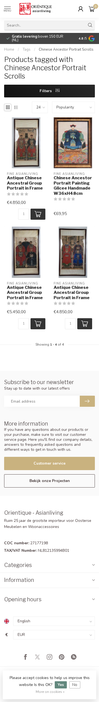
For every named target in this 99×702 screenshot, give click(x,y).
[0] (92, 8)
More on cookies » (50, 691)
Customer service (49, 463)
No (74, 684)
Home (9, 49)
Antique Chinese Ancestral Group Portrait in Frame (25, 183)
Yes (61, 684)
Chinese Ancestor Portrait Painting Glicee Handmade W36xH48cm (73, 185)
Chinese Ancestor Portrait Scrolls (66, 49)
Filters (46, 91)
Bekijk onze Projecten (49, 480)
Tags (27, 49)
